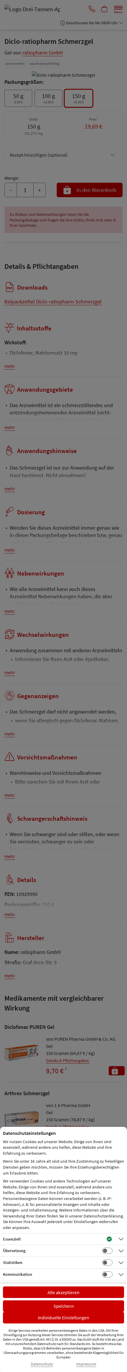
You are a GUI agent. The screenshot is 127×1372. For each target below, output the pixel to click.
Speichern (63, 1306)
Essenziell (12, 1239)
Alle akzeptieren (63, 1292)
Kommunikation (17, 1274)
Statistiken (12, 1262)
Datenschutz (42, 1364)
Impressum (86, 1364)
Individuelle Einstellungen (63, 1317)
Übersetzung (14, 1250)
